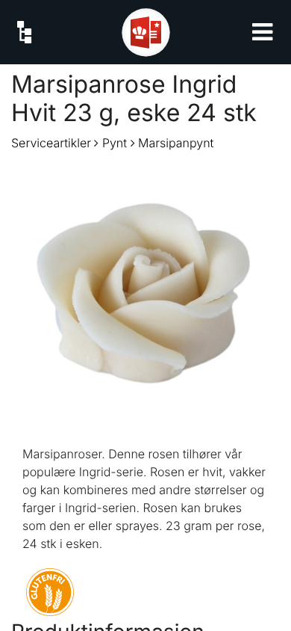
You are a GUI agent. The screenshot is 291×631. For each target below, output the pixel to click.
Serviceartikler (51, 142)
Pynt (114, 142)
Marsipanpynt (175, 142)
